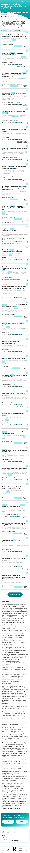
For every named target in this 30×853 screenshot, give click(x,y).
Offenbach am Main (9, 16)
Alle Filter (4, 14)
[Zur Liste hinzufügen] (27, 33)
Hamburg (4, 837)
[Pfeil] (16, 12)
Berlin (3, 835)
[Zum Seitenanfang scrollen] (26, 844)
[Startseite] (2, 17)
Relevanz (5, 30)
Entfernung (17, 30)
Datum (10, 30)
